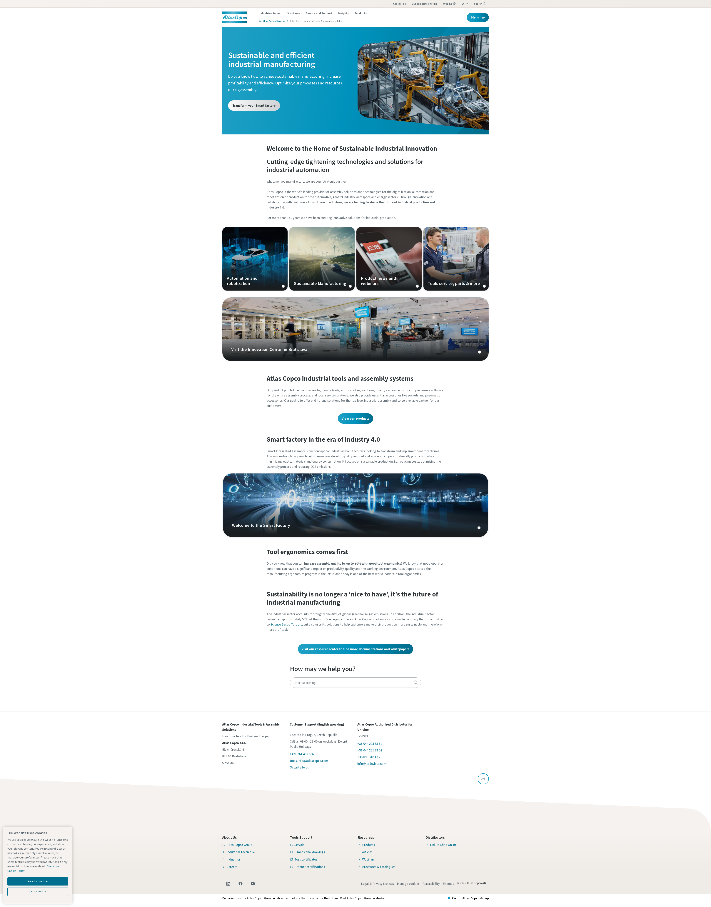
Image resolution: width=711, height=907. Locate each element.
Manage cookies (408, 883)
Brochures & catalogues (378, 867)
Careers (232, 867)
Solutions (293, 13)
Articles (367, 852)
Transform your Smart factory (254, 105)
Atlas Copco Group (239, 845)
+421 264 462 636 (302, 754)
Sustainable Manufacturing (322, 259)
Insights (343, 13)
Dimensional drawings (309, 852)
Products (361, 13)
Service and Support (319, 13)
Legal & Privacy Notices (377, 883)
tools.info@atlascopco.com (309, 760)
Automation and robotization (255, 259)
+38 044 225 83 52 (369, 750)
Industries (234, 859)
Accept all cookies (38, 881)
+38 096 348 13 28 (369, 757)
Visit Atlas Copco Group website (362, 898)
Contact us (399, 3)
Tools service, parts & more (456, 259)
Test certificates (305, 859)
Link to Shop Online (443, 845)
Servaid (299, 845)
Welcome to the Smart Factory (355, 505)
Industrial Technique (241, 852)
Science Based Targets (286, 624)
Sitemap (448, 883)
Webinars (368, 859)
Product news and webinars (389, 259)
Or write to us (299, 767)
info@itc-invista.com (371, 763)
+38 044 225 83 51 (369, 743)
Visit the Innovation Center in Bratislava (355, 329)
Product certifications (309, 867)
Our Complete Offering (424, 3)
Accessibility (431, 883)
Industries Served (270, 13)
